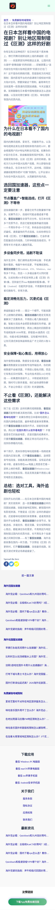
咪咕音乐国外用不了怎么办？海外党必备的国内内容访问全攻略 (28, 710)
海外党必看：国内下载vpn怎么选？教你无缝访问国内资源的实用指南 (28, 611)
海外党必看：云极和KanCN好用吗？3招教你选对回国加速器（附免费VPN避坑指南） (28, 603)
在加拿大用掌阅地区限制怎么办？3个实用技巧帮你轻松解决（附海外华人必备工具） (28, 736)
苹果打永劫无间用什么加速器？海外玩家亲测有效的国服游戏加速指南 (28, 648)
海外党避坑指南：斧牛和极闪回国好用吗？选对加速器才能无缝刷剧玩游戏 (28, 629)
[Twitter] (11, 564)
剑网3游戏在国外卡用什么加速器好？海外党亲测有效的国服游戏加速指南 (28, 665)
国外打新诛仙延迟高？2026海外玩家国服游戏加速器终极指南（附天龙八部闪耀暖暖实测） (28, 683)
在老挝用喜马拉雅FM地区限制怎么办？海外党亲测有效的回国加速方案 (28, 719)
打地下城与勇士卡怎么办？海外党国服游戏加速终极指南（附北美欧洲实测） (28, 674)
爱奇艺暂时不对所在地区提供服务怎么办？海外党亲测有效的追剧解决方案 (28, 701)
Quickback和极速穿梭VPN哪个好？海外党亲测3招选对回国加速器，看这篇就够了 (28, 620)
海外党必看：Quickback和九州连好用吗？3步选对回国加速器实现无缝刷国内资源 (28, 594)
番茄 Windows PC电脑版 (27, 761)
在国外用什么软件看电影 (29, 430)
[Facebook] (6, 564)
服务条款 (27, 798)
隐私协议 (27, 805)
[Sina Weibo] (16, 564)
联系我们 (27, 819)
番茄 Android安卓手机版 (27, 782)
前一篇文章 (28, 575)
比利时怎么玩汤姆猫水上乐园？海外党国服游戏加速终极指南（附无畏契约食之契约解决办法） (28, 656)
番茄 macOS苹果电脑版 (27, 768)
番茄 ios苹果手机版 (27, 775)
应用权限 (27, 812)
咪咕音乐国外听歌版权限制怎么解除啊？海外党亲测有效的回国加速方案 (28, 728)
